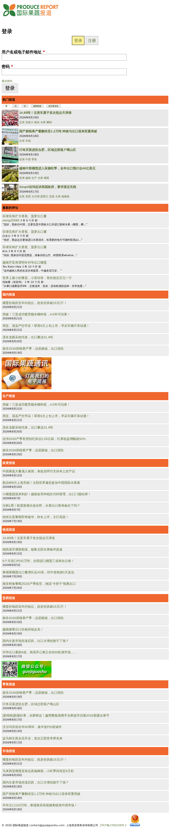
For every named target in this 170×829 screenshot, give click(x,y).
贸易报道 (8, 598)
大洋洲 (36, 196)
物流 (37, 122)
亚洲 (22, 159)
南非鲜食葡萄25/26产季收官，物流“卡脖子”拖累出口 (39, 583)
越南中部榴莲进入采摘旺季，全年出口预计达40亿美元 (57, 168)
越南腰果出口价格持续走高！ (22, 629)
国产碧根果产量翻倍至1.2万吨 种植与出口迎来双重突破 (58, 131)
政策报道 (8, 463)
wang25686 (10, 220)
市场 (28, 140)
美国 (28, 196)
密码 (7, 67)
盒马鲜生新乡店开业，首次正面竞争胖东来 (32, 738)
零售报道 (8, 684)
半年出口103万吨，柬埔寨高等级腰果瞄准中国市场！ (39, 805)
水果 (43, 122)
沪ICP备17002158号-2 (113, 825)
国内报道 (8, 294)
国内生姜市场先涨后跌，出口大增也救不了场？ (35, 641)
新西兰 (44, 196)
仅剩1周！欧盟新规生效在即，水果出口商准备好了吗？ (41, 505)
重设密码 (7, 81)
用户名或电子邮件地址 (23, 52)
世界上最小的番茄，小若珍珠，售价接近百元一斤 (37, 278)
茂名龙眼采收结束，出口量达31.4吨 (27, 337)
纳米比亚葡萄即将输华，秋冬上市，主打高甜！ (35, 517)
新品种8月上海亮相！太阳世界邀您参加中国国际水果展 (41, 482)
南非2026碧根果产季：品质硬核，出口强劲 (32, 348)
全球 (22, 140)
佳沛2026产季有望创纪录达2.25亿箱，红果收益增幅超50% (44, 439)
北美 (22, 122)
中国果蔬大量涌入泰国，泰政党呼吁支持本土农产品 (38, 471)
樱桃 (49, 122)
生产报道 (8, 396)
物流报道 (8, 529)
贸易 (51, 196)
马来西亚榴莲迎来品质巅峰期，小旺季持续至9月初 (38, 771)
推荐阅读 (37, 106)
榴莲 (46, 177)
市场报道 (8, 751)
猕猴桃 (65, 196)
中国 (28, 159)
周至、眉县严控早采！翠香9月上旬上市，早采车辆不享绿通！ (45, 325)
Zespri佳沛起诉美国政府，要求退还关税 (47, 187)
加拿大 (29, 122)
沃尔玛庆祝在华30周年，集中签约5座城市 (32, 727)
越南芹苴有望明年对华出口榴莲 (24, 262)
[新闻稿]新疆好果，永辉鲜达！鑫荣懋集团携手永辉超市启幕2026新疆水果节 (55, 715)
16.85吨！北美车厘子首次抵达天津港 (45, 112)
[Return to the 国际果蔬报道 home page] (33, 17)
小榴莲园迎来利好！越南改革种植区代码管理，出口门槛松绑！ (46, 494)
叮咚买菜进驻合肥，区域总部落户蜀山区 (47, 149)
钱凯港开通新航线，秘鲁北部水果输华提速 (32, 549)
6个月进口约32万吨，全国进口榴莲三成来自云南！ (38, 561)
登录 (78, 40)
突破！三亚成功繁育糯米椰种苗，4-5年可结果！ (36, 314)
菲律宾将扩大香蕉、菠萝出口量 (24, 216)
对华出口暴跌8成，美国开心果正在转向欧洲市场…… (39, 652)
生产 (34, 177)
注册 (92, 40)
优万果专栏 (53, 106)
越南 (28, 177)
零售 (34, 159)
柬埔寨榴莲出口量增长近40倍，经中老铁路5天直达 (38, 572)
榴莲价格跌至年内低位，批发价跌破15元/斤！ (34, 303)
